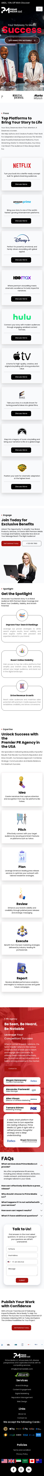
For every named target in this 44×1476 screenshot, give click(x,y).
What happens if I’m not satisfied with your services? (20, 1203)
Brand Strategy (22, 1385)
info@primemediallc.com (22, 1369)
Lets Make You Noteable (20, 40)
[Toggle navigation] (39, 9)
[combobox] (10, 1262)
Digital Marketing (22, 1393)
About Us (22, 1414)
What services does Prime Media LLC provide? (19, 1165)
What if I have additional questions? (19, 1215)
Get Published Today (11, 543)
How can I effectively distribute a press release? (20, 1187)
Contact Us (13, 1069)
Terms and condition (22, 1450)
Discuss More (21, 184)
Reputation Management (22, 1397)
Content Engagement (22, 1389)
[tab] (22, 1081)
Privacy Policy (22, 1454)
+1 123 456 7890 (31, 543)
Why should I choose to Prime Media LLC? (19, 1195)
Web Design (22, 1401)
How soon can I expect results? (16, 1210)
